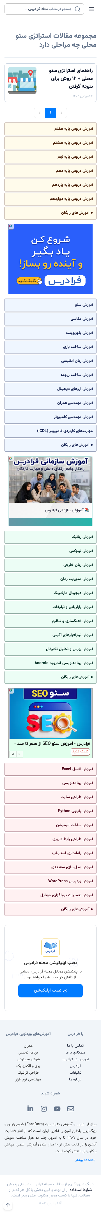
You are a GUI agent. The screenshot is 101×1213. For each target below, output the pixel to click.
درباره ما (75, 1079)
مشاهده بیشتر (85, 1160)
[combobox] (41, 9)
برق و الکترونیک (28, 1066)
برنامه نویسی (28, 1053)
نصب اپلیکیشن (47, 990)
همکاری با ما (75, 1053)
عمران (28, 1046)
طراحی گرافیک (28, 1073)
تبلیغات (75, 1073)
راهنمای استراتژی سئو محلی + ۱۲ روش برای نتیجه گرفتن (71, 79)
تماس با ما (75, 1046)
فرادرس (75, 1066)
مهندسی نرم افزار (28, 1079)
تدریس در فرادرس (75, 1059)
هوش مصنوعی (28, 1059)
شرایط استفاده (81, 1190)
